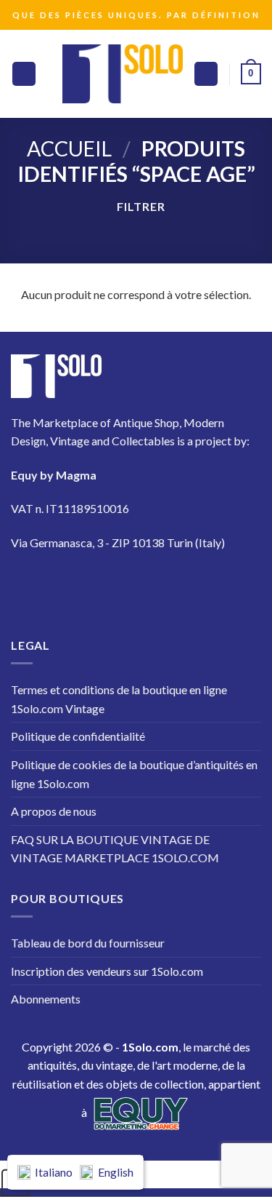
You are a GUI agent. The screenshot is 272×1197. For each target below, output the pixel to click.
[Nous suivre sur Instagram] (71, 585)
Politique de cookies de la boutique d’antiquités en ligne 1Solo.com (134, 773)
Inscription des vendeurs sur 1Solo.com (107, 971)
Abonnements (46, 999)
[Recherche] (206, 74)
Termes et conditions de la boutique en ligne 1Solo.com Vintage (119, 699)
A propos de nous (53, 811)
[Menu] (24, 74)
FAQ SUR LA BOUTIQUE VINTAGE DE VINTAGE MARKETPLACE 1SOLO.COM (115, 848)
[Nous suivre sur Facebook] (30, 585)
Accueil (69, 148)
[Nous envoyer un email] (152, 585)
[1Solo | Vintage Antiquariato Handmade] (122, 73)
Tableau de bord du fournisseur (88, 943)
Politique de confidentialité (78, 736)
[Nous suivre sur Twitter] (112, 585)
